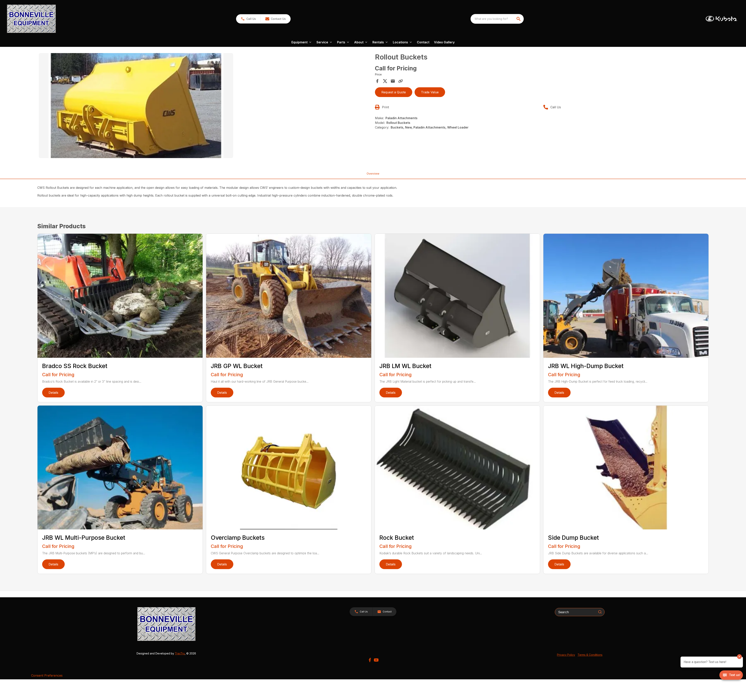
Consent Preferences (47, 675)
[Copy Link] (400, 81)
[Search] (599, 612)
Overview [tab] (373, 173)
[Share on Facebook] (377, 81)
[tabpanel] (205, 106)
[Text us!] (731, 675)
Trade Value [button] (430, 92)
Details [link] (53, 392)
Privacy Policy (566, 654)
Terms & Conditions (590, 654)
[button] (248, 18)
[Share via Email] (392, 81)
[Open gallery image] (136, 105)
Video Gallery (444, 42)
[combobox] (497, 19)
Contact (423, 42)
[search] (519, 18)
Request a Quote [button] (393, 92)
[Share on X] (385, 81)
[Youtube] (376, 660)
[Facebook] (369, 660)
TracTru (180, 653)
